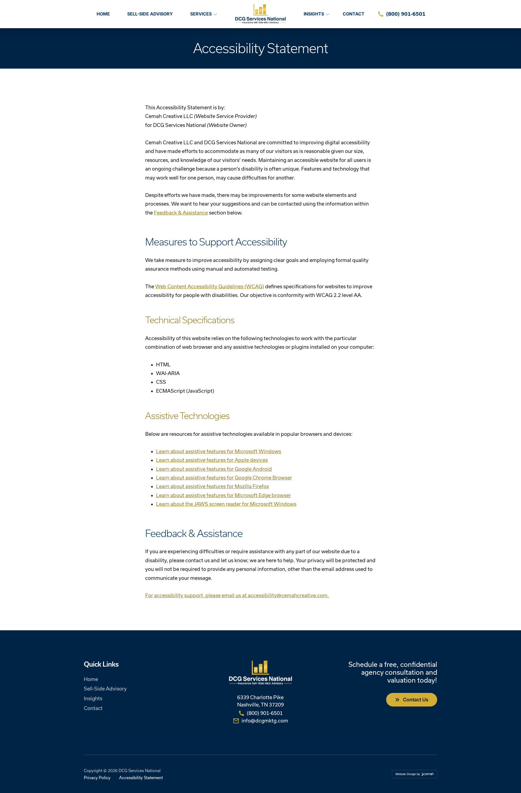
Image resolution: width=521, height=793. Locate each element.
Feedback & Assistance (181, 213)
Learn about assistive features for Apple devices (212, 460)
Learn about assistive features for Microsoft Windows (218, 451)
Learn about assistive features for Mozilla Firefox (212, 486)
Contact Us (415, 699)
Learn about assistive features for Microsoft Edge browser (223, 495)
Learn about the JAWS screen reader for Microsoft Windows (226, 504)
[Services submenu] (215, 14)
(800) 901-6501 (405, 14)
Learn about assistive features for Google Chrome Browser (224, 478)
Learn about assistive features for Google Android (214, 469)
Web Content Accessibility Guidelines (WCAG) (209, 286)
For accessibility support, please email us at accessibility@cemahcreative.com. (237, 595)
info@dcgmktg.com (265, 721)
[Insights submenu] (327, 14)
